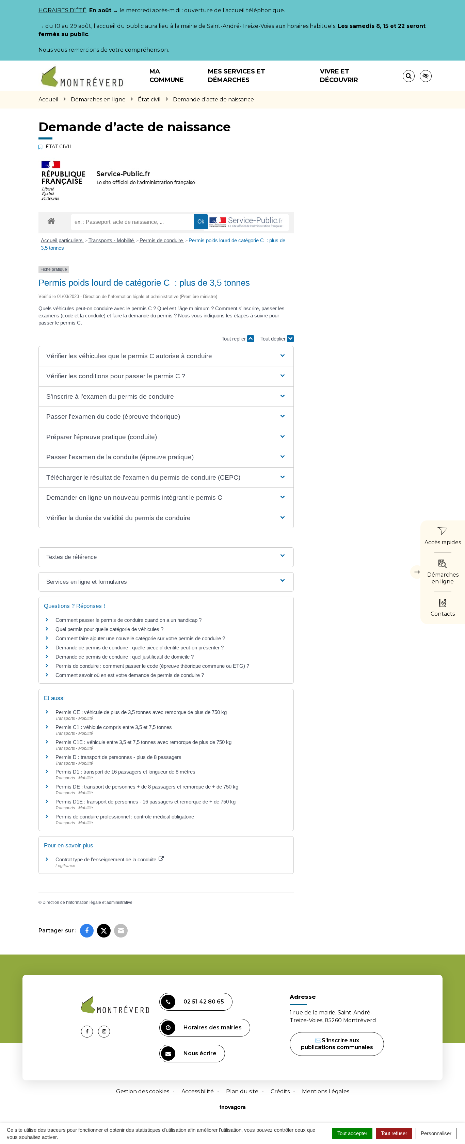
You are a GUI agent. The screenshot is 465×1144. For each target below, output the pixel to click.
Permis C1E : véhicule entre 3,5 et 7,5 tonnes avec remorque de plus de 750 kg (143, 742)
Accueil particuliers (62, 240)
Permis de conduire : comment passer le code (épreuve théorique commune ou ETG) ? (152, 666)
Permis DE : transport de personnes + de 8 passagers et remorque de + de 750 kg (146, 787)
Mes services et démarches (236, 76)
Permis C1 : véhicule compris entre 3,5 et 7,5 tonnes (113, 727)
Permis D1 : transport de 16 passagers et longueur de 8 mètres (125, 772)
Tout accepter (352, 1133)
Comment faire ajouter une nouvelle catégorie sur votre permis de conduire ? (140, 638)
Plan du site (242, 1091)
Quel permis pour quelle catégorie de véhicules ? (109, 629)
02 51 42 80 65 (203, 1001)
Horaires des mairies (212, 1027)
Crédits (280, 1091)
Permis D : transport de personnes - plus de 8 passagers (118, 757)
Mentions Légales (325, 1091)
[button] (166, 356)
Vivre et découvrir (339, 76)
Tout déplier (273, 339)
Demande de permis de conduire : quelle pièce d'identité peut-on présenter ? (139, 647)
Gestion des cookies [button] (142, 1091)
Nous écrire (200, 1053)
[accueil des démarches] (51, 220)
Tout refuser (394, 1133)
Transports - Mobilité (112, 240)
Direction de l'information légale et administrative (87, 902)
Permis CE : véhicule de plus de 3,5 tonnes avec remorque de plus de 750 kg (141, 712)
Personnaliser (436, 1133)
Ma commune (166, 76)
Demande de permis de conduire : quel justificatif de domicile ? (124, 657)
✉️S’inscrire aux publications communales (337, 1043)
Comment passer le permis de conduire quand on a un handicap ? (128, 620)
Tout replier (234, 339)
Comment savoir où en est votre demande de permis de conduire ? (129, 675)
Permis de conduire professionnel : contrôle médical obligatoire (124, 816)
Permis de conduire (162, 240)
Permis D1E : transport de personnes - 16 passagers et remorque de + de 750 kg (145, 802)
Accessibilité (197, 1091)
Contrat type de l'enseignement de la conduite (106, 859)
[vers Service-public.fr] (246, 222)
